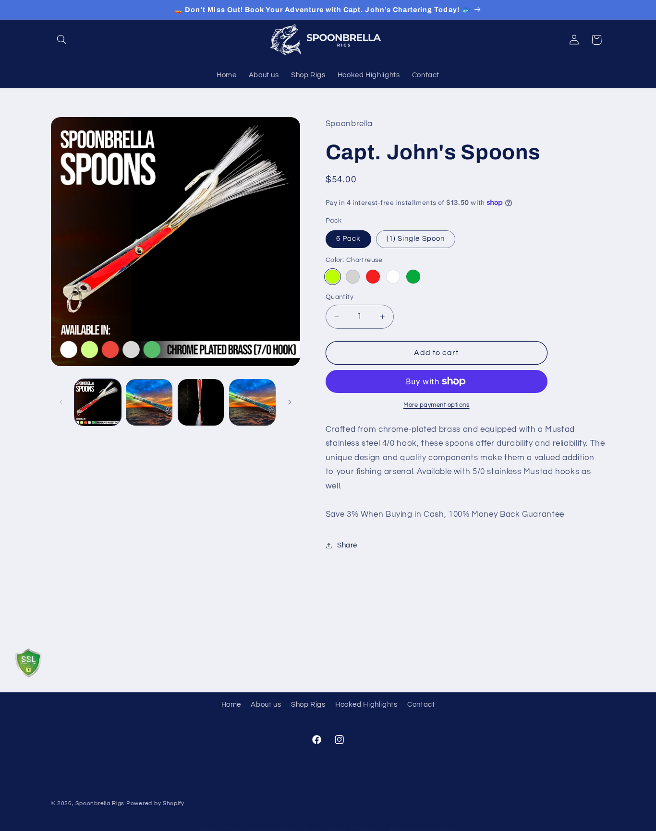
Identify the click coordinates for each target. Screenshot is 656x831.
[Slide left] (61, 402)
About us (266, 704)
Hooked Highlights (366, 704)
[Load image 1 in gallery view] (97, 402)
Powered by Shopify (155, 803)
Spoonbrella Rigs (99, 803)
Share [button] (347, 545)
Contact (421, 704)
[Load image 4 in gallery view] (252, 402)
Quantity (339, 297)
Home (231, 704)
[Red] (373, 277)
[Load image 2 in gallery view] (149, 402)
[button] (62, 40)
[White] (393, 277)
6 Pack (348, 238)
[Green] (413, 277)
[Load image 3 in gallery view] (201, 402)
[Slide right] (289, 402)
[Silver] (353, 277)
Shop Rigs (308, 704)
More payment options (436, 405)
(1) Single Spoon (416, 238)
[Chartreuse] (333, 277)
